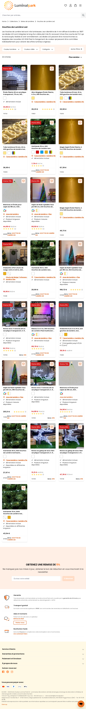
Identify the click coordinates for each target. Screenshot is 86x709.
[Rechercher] (83, 15)
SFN (25, 355)
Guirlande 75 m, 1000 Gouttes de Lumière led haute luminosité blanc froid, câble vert (12, 512)
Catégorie (46, 49)
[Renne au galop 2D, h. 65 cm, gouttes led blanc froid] (43, 436)
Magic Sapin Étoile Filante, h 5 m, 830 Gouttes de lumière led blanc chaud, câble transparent (71, 148)
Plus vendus (74, 57)
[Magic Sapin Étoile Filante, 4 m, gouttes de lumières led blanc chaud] (71, 191)
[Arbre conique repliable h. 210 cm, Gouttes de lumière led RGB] (14, 373)
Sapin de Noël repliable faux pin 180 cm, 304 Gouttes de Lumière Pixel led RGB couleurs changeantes (71, 269)
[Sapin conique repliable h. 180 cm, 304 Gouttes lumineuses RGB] (71, 253)
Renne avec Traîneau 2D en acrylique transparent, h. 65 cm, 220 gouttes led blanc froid (42, 389)
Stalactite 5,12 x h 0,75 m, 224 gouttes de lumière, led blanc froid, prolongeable (71, 330)
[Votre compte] (70, 5)
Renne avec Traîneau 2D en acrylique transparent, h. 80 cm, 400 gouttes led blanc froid (14, 330)
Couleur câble (29, 49)
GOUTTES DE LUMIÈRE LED (42, 171)
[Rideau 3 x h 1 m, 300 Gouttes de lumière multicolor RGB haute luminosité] (43, 314)
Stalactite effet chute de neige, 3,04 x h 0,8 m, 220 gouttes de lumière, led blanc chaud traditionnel (13, 269)
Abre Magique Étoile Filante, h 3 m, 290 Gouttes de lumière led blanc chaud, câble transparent (42, 93)
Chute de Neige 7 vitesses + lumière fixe (17, 278)
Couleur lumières (10, 49)
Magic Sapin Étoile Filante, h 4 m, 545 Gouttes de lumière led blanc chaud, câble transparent (71, 209)
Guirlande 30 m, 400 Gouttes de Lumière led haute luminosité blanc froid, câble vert (40, 147)
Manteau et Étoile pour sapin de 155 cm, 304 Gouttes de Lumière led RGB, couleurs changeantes (71, 389)
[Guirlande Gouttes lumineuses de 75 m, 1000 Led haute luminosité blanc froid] (14, 496)
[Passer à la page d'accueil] (20, 5)
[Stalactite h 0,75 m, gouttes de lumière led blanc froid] (71, 314)
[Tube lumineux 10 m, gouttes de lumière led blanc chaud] (71, 77)
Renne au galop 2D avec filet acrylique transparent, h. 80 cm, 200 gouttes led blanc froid (71, 452)
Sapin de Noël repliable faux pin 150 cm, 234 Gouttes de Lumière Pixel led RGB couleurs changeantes (42, 206)
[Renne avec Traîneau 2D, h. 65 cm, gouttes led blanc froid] (43, 373)
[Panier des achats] (75, 5)
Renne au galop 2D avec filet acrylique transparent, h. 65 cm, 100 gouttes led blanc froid (42, 452)
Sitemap (4, 704)
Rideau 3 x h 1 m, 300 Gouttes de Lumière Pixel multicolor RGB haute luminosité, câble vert (42, 330)
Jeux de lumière (12, 214)
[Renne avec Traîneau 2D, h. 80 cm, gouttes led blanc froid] (14, 314)
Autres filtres (75, 49)
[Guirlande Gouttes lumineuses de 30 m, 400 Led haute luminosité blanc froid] (43, 131)
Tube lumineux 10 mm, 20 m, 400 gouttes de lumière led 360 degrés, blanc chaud (14, 148)
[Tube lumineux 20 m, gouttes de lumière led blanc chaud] (14, 132)
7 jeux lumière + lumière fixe (45, 102)
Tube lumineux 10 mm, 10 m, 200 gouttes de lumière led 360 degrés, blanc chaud (71, 93)
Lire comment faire (20, 634)
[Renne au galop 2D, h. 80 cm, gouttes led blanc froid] (71, 436)
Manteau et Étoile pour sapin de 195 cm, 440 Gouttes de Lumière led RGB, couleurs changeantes (14, 206)
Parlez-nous (20, 623)
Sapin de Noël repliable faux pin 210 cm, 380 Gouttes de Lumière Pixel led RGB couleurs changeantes (14, 389)
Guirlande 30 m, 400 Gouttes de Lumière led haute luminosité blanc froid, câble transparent (41, 269)
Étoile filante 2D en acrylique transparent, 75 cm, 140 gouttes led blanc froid (14, 93)
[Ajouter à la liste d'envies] (23, 68)
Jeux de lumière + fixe (43, 214)
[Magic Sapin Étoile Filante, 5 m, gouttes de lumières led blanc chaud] (71, 132)
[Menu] (80, 5)
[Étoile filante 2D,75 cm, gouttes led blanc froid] (14, 77)
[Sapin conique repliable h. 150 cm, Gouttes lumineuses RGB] (43, 190)
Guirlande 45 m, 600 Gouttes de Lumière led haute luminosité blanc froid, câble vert (14, 452)
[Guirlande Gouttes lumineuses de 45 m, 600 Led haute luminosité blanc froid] (14, 436)
